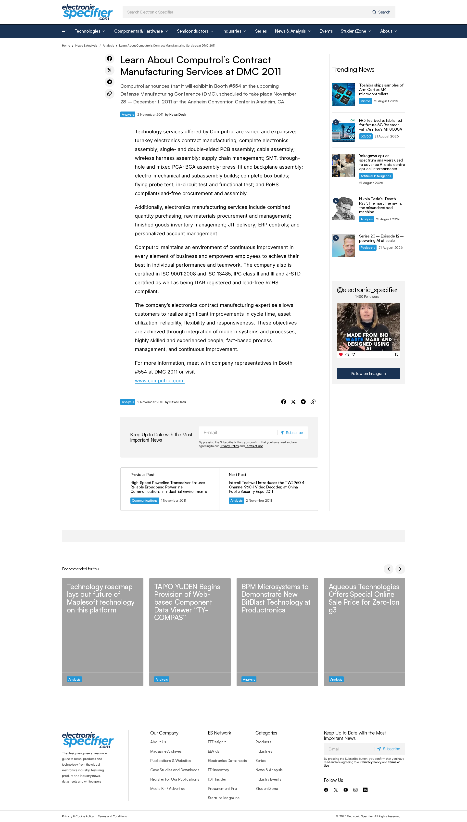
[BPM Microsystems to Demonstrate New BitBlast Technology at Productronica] (277, 632)
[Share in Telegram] (109, 82)
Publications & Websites (170, 760)
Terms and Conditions (112, 816)
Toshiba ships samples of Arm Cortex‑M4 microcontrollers (381, 89)
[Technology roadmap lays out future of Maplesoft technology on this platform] (102, 632)
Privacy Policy (229, 446)
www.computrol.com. (160, 381)
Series (260, 760)
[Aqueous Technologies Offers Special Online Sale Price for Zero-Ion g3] (364, 632)
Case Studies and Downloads (174, 769)
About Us (158, 741)
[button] (64, 31)
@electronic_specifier (367, 289)
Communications (145, 500)
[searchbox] (246, 12)
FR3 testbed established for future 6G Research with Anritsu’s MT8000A (380, 124)
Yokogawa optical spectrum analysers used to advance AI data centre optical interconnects (382, 162)
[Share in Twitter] (109, 70)
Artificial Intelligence (376, 176)
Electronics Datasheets (227, 760)
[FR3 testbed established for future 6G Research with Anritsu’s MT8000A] (343, 130)
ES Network (219, 733)
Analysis (108, 45)
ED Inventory (218, 769)
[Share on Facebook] (109, 58)
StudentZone (266, 788)
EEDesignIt (217, 741)
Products (263, 741)
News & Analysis (86, 45)
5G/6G (366, 136)
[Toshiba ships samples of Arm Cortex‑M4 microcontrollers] (343, 94)
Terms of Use (254, 446)
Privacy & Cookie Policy (78, 816)
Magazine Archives (166, 751)
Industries (263, 751)
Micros (366, 101)
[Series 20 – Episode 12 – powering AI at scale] (343, 245)
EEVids (213, 751)
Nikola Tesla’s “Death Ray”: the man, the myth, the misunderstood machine (380, 205)
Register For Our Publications (174, 779)
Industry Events (268, 779)
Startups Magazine (224, 797)
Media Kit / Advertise (167, 788)
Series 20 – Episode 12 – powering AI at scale (381, 238)
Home (66, 45)
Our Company (164, 733)
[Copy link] (109, 94)
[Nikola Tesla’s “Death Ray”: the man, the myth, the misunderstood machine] (343, 208)
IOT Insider (217, 779)
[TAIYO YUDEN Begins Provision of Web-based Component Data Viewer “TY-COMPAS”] (190, 632)
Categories (266, 733)
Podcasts (368, 247)
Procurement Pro (222, 788)
